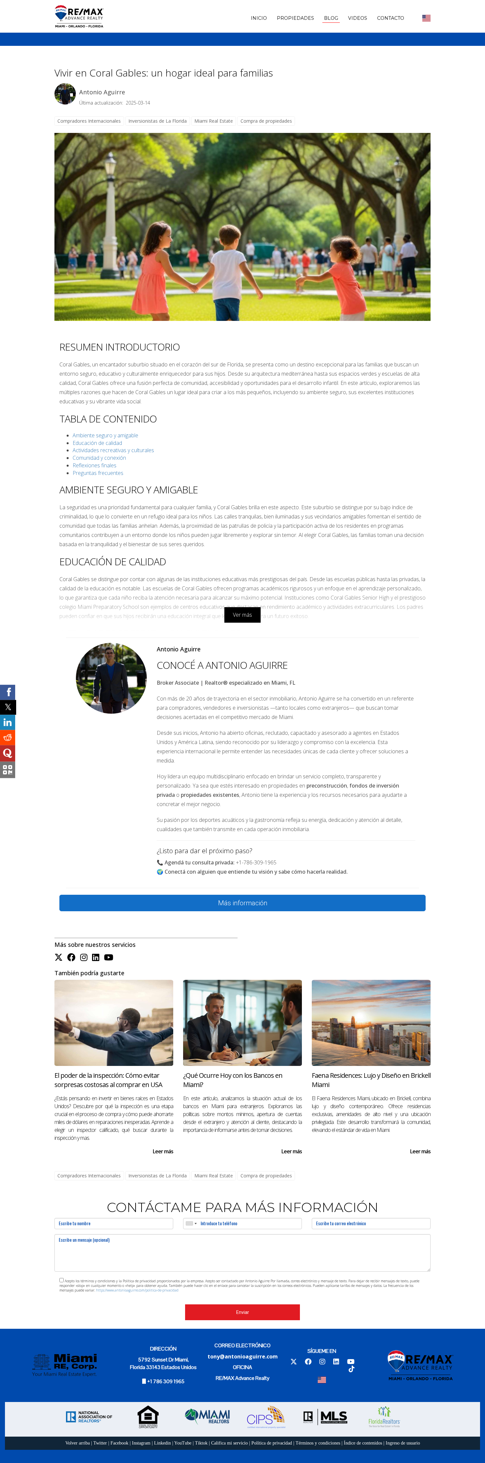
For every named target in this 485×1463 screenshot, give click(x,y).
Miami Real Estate (213, 121)
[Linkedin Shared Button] (7, 722)
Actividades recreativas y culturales (113, 450)
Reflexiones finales (94, 465)
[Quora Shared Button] (7, 753)
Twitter (100, 1443)
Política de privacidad (271, 1443)
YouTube (182, 1443)
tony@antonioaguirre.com (243, 1356)
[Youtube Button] (108, 957)
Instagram (141, 1443)
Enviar (242, 1312)
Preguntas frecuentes (98, 473)
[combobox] (191, 1223)
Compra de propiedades (266, 121)
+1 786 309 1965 (165, 1381)
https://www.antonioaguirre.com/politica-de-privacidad (137, 1290)
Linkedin (162, 1443)
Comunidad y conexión (99, 457)
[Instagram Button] (83, 957)
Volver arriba (77, 1443)
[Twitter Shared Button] (8, 707)
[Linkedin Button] (95, 957)
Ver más (242, 614)
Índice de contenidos (363, 1443)
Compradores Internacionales (89, 121)
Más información (242, 903)
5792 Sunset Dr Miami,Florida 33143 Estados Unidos (163, 1363)
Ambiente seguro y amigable (105, 435)
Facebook (119, 1443)
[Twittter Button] (58, 957)
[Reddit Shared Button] (7, 737)
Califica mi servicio (229, 1443)
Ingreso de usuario (403, 1443)
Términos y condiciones (318, 1443)
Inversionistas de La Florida (157, 121)
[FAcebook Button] (71, 957)
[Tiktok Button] (352, 1369)
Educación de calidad (97, 443)
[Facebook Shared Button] (7, 692)
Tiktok (201, 1443)
